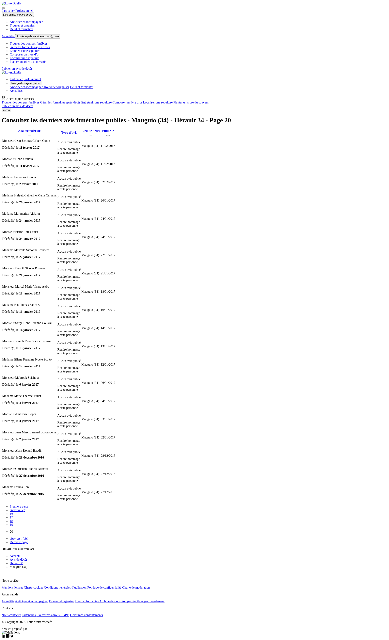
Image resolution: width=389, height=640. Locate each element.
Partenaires (29, 615)
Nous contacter (11, 615)
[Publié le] (108, 135)
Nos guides (17, 14)
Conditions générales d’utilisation (65, 587)
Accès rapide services (38, 36)
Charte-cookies (33, 587)
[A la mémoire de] (29, 135)
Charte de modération (136, 587)
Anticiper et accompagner (26, 21)
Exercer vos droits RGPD (52, 615)
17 (11, 517)
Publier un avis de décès (17, 68)
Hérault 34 (16, 563)
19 (11, 524)
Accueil (15, 556)
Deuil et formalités (21, 29)
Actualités (8, 36)
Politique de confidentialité (104, 587)
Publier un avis (17, 106)
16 (11, 513)
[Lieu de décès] (90, 135)
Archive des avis (110, 601)
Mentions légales (12, 587)
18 (11, 521)
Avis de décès (18, 559)
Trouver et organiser (22, 25)
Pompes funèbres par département (143, 601)
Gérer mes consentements (86, 615)
